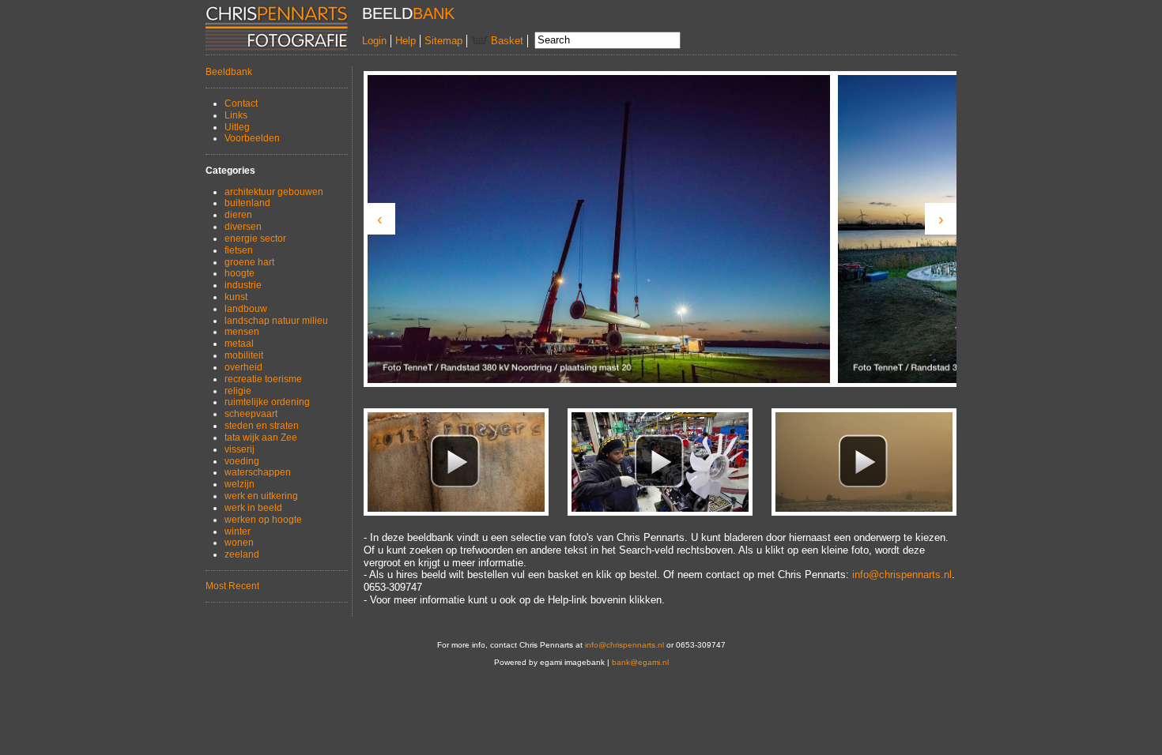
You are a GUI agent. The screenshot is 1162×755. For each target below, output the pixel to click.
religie (237, 390)
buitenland (247, 202)
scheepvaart (250, 413)
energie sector (255, 238)
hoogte (239, 273)
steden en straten (261, 425)
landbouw (245, 308)
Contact (241, 103)
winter (237, 531)
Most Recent (232, 586)
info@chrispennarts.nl (902, 574)
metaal (239, 343)
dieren (238, 214)
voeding (241, 461)
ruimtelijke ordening (267, 402)
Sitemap (443, 41)
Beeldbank (229, 71)
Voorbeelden (252, 138)
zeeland (241, 554)
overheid (243, 367)
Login (374, 41)
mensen (241, 331)
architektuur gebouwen (273, 191)
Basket (505, 41)
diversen (243, 226)
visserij (239, 449)
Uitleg (237, 127)
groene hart (249, 262)
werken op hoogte (263, 519)
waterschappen (257, 472)
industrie (243, 285)
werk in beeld (253, 507)
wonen (239, 542)
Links (235, 115)
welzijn (239, 484)
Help (405, 41)
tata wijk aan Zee (260, 437)
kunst (235, 296)
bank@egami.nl (640, 662)
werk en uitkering (261, 495)
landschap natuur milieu (276, 320)
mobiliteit (243, 355)
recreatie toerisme (263, 379)
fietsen (238, 250)
